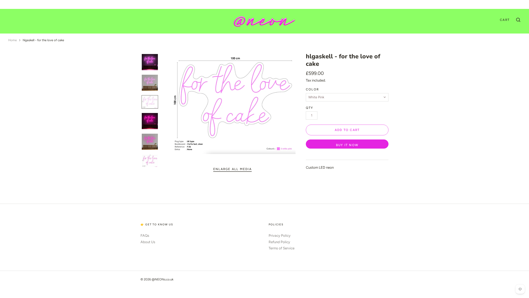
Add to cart (347, 130)
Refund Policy (279, 242)
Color (312, 89)
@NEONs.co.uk (162, 279)
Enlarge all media (232, 169)
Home (12, 40)
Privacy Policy (280, 235)
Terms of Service (281, 248)
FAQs (145, 235)
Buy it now (347, 145)
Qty (309, 108)
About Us (148, 242)
